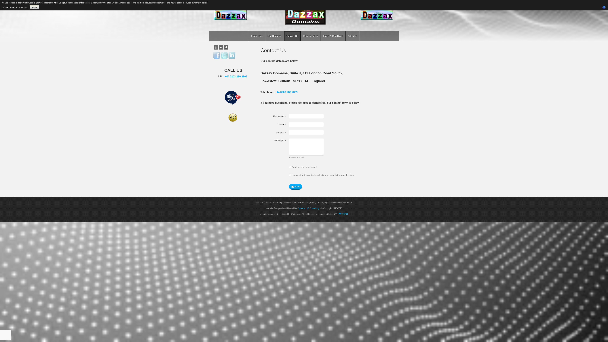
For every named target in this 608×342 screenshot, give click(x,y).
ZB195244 (343, 214)
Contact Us (292, 36)
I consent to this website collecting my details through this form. (323, 175)
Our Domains (275, 36)
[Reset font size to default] (221, 47)
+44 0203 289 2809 (286, 92)
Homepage (257, 36)
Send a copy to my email (304, 167)
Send (297, 186)
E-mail (282, 124)
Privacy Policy (310, 36)
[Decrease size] (226, 47)
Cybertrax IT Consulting (308, 208)
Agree (34, 7)
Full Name (279, 116)
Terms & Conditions (333, 36)
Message (280, 140)
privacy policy (201, 3)
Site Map (352, 36)
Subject (281, 132)
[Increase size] (216, 47)
